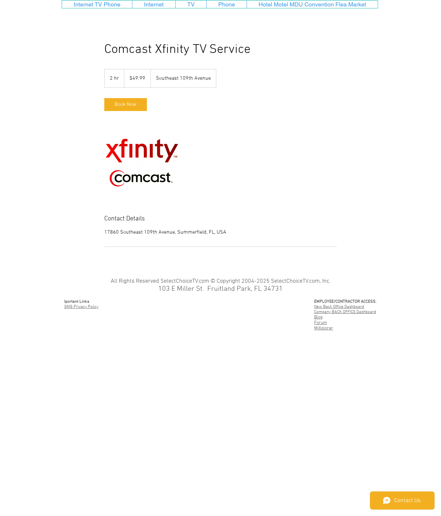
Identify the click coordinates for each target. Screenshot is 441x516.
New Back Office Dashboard (339, 306)
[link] (125, 104)
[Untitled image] (141, 162)
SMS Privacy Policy (81, 306)
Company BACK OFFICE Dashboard (345, 312)
